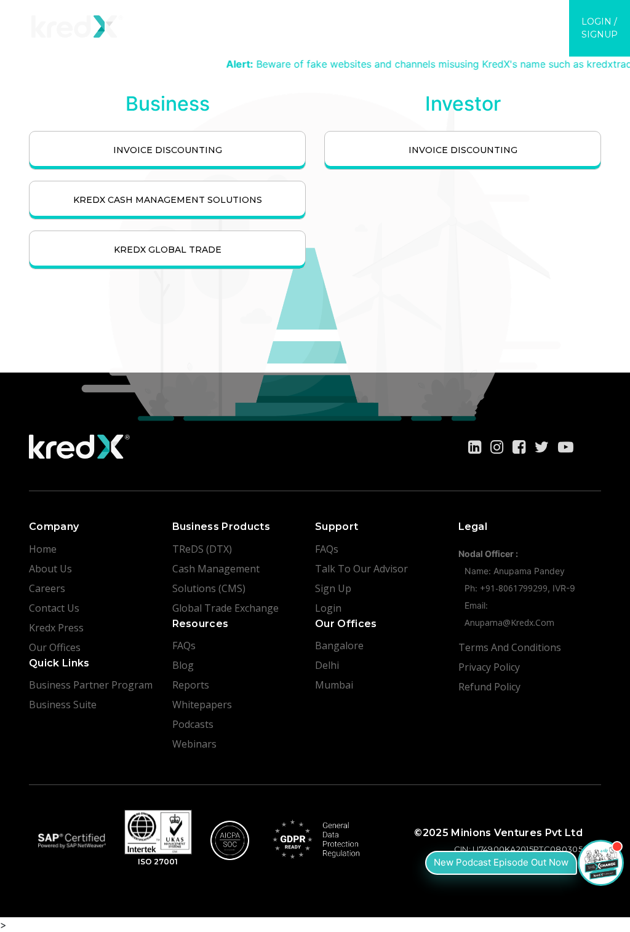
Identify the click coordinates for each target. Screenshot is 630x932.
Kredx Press (56, 627)
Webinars (194, 744)
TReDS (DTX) (202, 549)
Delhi (327, 665)
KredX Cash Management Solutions (167, 199)
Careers (47, 588)
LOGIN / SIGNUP (599, 28)
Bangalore (339, 645)
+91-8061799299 (514, 588)
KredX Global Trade (167, 249)
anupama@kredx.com (509, 622)
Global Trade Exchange (225, 608)
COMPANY (520, 21)
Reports (190, 685)
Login (328, 608)
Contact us (54, 608)
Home (43, 549)
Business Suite (63, 704)
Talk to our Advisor (361, 568)
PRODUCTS (172, 22)
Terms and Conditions (509, 647)
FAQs (184, 645)
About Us (50, 568)
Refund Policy (489, 686)
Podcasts (192, 724)
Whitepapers (202, 704)
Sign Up (333, 588)
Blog (183, 665)
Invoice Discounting (167, 150)
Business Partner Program (91, 685)
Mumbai (334, 685)
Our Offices (55, 647)
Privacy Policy (489, 667)
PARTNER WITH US (278, 22)
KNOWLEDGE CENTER (410, 22)
